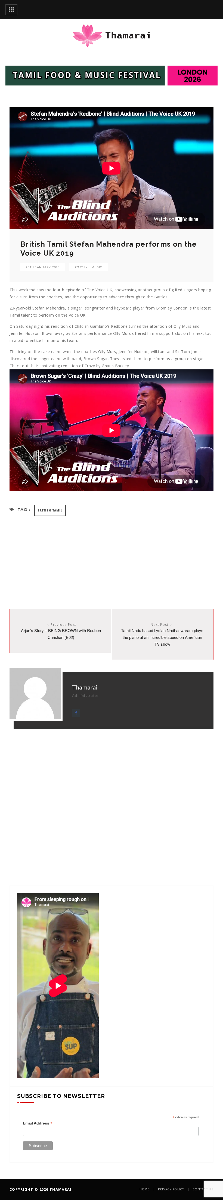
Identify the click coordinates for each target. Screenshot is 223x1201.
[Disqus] (111, 797)
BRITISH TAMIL (50, 510)
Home (145, 1189)
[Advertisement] (111, 557)
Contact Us (203, 1189)
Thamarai (84, 687)
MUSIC (97, 267)
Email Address (37, 1123)
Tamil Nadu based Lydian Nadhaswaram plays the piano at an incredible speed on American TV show (162, 637)
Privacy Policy (171, 1189)
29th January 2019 (43, 267)
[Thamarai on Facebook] (76, 713)
